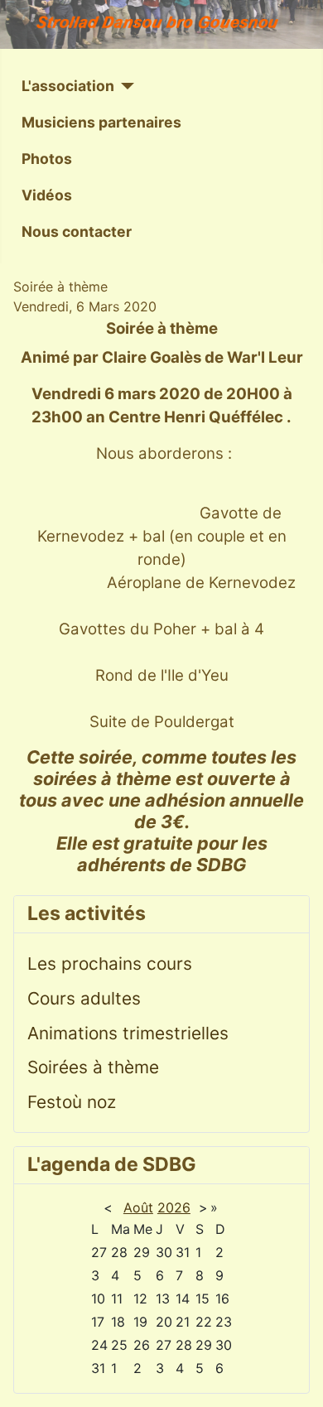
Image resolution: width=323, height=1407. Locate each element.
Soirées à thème (93, 1067)
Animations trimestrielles (128, 1033)
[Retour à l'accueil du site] (161, 24)
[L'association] (124, 86)
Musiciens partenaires (101, 122)
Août (138, 1207)
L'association (68, 85)
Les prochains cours (109, 963)
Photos (47, 158)
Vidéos (47, 195)
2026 (173, 1207)
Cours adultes (84, 998)
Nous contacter (77, 231)
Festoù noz (71, 1101)
